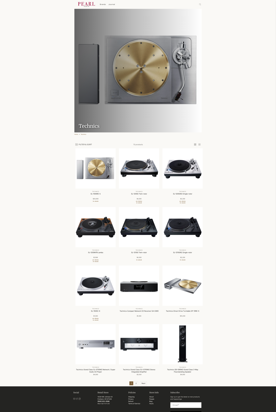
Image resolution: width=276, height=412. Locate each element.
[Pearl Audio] (86, 4)
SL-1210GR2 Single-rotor (182, 252)
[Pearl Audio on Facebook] (77, 399)
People (151, 399)
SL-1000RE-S (96, 194)
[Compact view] (199, 144)
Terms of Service (134, 403)
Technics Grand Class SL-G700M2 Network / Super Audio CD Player (95, 371)
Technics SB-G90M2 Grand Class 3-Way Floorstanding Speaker (182, 371)
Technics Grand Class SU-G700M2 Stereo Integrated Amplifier (139, 371)
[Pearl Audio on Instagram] (79, 399)
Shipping (131, 397)
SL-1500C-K (95, 311)
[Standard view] (195, 144)
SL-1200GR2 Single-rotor (182, 194)
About (151, 397)
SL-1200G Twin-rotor (139, 194)
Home (76, 134)
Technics (83, 134)
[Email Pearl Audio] (74, 399)
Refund (130, 401)
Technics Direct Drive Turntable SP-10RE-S (182, 311)
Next (143, 383)
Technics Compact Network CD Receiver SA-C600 (139, 311)
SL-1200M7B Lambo (95, 252)
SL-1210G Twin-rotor (139, 252)
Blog (150, 401)
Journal (111, 4)
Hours (151, 403)
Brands (103, 4)
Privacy (131, 399)
